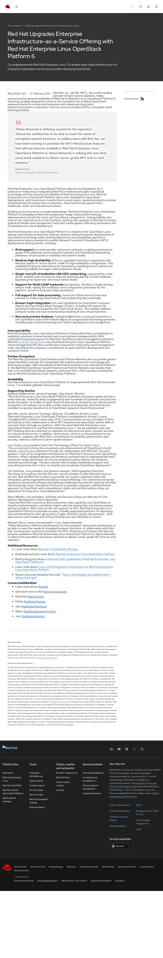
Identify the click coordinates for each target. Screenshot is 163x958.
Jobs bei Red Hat (37, 866)
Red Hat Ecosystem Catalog (39, 801)
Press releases (15, 25)
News (139, 805)
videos (38, 611)
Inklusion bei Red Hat (127, 866)
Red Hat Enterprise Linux (12, 779)
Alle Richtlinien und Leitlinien (74, 880)
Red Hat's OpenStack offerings (58, 549)
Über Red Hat (20, 866)
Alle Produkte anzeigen (9, 800)
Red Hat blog (35, 596)
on (35, 601)
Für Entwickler (36, 790)
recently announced (31, 342)
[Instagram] (142, 750)
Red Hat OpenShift (12, 785)
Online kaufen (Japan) (63, 784)
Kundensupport (37, 785)
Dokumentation (37, 807)
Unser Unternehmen (120, 805)
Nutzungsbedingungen (47, 880)
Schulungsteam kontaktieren (90, 787)
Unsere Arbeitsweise (120, 810)
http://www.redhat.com (47, 658)
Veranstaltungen (56, 866)
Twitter (41, 601)
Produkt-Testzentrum (67, 772)
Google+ (39, 616)
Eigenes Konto (36, 780)
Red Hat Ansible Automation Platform (13, 792)
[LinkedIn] (111, 750)
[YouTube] (119, 750)
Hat (45, 586)
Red (40, 586)
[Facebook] (127, 750)
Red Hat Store (63, 777)
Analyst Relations (118, 826)
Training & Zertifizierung (36, 774)
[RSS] (142, 99)
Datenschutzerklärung (24, 880)
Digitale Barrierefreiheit (101, 880)
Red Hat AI (8, 772)
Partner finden (36, 794)
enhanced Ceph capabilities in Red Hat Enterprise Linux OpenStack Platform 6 (65, 560)
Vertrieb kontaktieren (93, 772)
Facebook (40, 606)
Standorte (71, 866)
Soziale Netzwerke (92, 793)
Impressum (119, 880)
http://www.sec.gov (59, 702)
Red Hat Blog (108, 866)
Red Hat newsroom (55, 591)
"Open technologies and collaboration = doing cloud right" (63, 576)
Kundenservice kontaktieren (90, 779)
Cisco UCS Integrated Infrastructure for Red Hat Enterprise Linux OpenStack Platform (64, 568)
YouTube (50, 611)
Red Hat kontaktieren (89, 866)
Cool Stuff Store (147, 866)
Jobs (138, 829)
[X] (134, 750)
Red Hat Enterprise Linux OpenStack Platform (85, 554)
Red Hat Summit (21, 870)
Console (60, 790)
